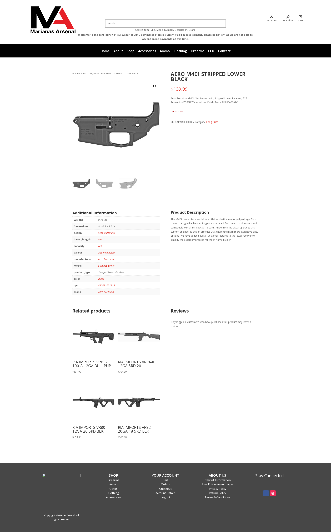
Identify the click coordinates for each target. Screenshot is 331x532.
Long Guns (93, 73)
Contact (224, 51)
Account (272, 20)
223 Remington (106, 252)
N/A (100, 239)
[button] (155, 86)
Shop (130, 51)
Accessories (147, 51)
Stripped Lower (106, 265)
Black (101, 278)
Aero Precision (106, 259)
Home (105, 51)
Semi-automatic (106, 233)
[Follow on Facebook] (266, 493)
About (118, 51)
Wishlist (288, 20)
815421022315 (106, 285)
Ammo (165, 51)
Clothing (180, 51)
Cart (300, 20)
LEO (211, 51)
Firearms (197, 51)
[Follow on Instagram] (273, 493)
